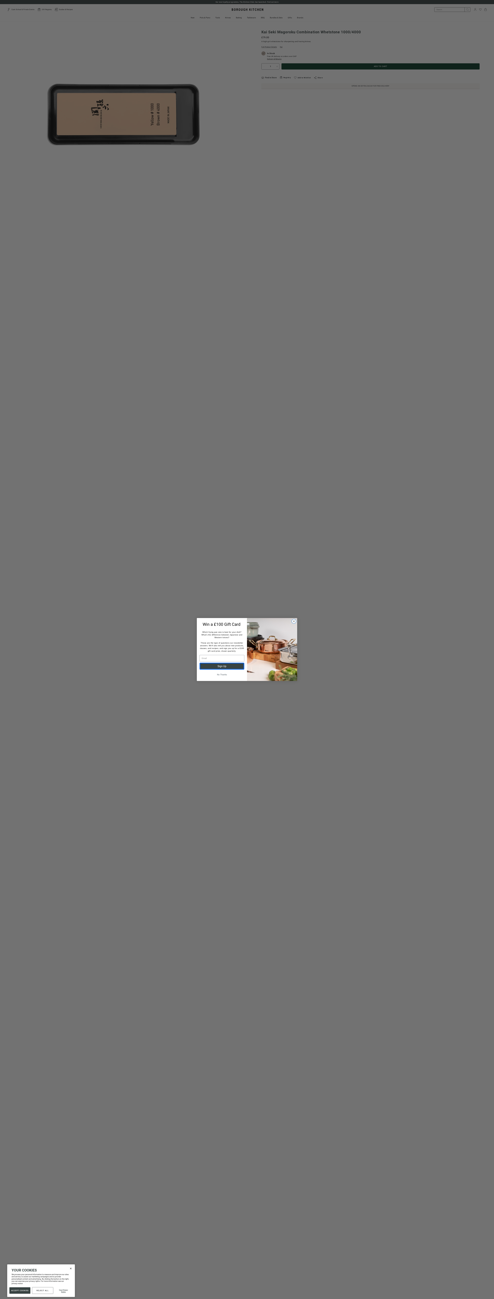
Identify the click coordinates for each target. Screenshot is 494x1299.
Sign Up (222, 666)
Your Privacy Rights (63, 1291)
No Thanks (222, 674)
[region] (41, 1280)
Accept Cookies (20, 1290)
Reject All (43, 1290)
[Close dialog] (294, 621)
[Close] (71, 1268)
